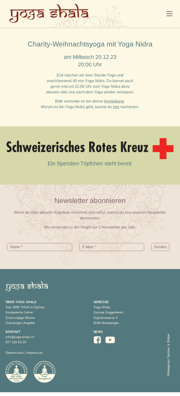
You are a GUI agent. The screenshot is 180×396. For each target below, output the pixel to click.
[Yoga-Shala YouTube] (113, 342)
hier (116, 107)
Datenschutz (15, 352)
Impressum (34, 352)
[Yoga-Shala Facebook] (100, 341)
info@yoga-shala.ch (20, 337)
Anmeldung (114, 101)
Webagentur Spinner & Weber (168, 355)
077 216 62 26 (16, 342)
